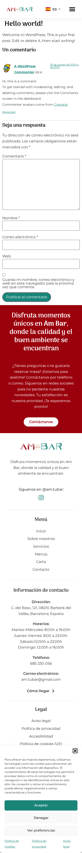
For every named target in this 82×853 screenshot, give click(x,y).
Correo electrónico (20, 237)
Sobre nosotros (41, 538)
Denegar (41, 818)
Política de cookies (12, 843)
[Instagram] (41, 497)
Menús (41, 554)
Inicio (41, 531)
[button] (75, 750)
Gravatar (61, 104)
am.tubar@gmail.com (41, 679)
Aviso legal (67, 843)
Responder (9, 112)
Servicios (41, 546)
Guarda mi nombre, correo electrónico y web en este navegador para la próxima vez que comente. (38, 283)
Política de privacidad (39, 843)
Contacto (41, 569)
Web (6, 256)
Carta (41, 562)
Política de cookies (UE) (41, 744)
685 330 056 (41, 663)
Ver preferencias (41, 830)
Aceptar (41, 805)
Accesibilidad (41, 736)
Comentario (14, 156)
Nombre (11, 218)
